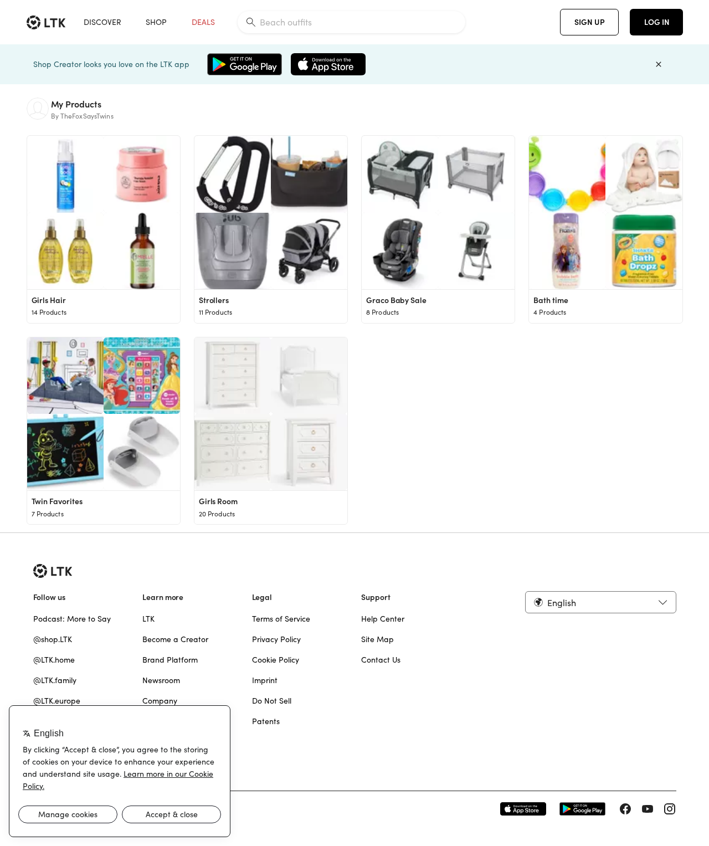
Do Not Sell (271, 701)
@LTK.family (54, 680)
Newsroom (161, 680)
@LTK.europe (56, 701)
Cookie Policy (275, 660)
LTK (148, 619)
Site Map (377, 639)
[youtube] (647, 809)
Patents (266, 721)
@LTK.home (54, 660)
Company (159, 701)
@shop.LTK (52, 639)
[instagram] (669, 809)
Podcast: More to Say (72, 619)
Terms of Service (281, 619)
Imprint (265, 680)
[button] (600, 602)
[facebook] (625, 809)
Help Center (382, 619)
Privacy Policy (276, 639)
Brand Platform (170, 660)
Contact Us (380, 660)
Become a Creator (175, 639)
